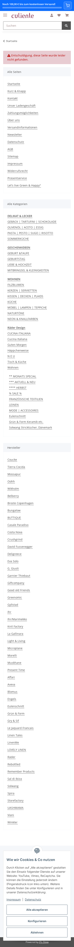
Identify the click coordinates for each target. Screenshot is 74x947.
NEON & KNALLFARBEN (22, 319)
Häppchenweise (18, 350)
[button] (51, 15)
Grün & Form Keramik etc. (26, 422)
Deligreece (14, 554)
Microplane (14, 648)
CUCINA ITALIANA (19, 333)
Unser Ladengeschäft (21, 105)
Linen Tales (14, 735)
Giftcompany (15, 583)
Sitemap (12, 156)
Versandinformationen (22, 127)
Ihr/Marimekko (17, 619)
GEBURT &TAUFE (18, 253)
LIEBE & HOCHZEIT (19, 264)
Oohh (11, 481)
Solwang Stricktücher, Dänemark (30, 427)
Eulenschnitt (17, 416)
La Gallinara (15, 634)
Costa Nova (14, 532)
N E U (11, 356)
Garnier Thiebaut (18, 575)
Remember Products (21, 771)
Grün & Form (15, 713)
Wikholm (13, 488)
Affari (11, 677)
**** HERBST (17, 388)
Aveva (11, 684)
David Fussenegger (20, 546)
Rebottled (13, 764)
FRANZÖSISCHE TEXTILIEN (26, 399)
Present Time (16, 670)
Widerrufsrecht (17, 171)
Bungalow (14, 510)
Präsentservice (17, 178)
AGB (10, 149)
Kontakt (12, 98)
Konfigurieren (37, 921)
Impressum (14, 899)
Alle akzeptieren (37, 909)
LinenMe (13, 742)
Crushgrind (14, 539)
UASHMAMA (15, 808)
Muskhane (14, 663)
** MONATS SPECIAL (22, 376)
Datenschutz (33, 899)
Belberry (13, 496)
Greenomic (14, 597)
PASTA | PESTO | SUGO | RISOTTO (30, 233)
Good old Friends (18, 590)
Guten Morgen (17, 345)
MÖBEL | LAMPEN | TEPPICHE (27, 307)
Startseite (13, 84)
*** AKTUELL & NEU (22, 382)
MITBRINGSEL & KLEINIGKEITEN (28, 270)
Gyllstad (12, 605)
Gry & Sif (13, 721)
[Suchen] (66, 25)
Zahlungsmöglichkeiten (22, 113)
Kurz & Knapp (16, 91)
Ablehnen (37, 932)
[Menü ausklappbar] (5, 13)
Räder (11, 757)
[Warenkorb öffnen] (68, 5)
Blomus (12, 692)
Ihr (9, 612)
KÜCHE (12, 302)
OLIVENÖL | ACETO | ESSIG (25, 227)
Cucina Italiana (17, 339)
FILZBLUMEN (15, 285)
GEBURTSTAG (16, 259)
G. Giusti (13, 568)
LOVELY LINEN (16, 750)
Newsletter (14, 134)
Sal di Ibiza (14, 779)
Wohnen (13, 367)
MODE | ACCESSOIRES (23, 410)
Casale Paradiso (17, 525)
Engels (11, 699)
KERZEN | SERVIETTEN (22, 290)
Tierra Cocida (16, 467)
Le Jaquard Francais (20, 728)
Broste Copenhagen (20, 503)
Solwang (13, 786)
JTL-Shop (44, 942)
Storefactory (15, 800)
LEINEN (14, 405)
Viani (10, 815)
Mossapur (14, 474)
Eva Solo (12, 561)
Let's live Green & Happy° (24, 185)
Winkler (12, 822)
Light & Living (16, 641)
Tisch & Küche (16, 362)
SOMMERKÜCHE (18, 239)
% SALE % (15, 393)
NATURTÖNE (15, 313)
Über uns (13, 120)
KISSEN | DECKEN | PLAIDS (25, 296)
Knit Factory (15, 626)
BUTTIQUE (14, 517)
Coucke (12, 459)
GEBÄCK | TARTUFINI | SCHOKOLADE (31, 221)
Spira (10, 793)
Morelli (12, 655)
